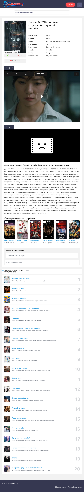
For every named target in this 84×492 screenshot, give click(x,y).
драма (21, 270)
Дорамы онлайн (11, 270)
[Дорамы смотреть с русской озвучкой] (13, 4)
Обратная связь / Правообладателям (68, 487)
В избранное (16, 61)
